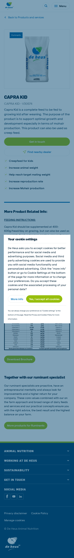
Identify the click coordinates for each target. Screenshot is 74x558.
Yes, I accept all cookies (44, 299)
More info (17, 299)
